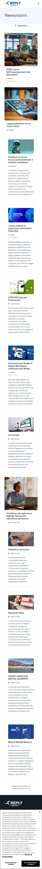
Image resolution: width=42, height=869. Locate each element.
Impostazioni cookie (11, 863)
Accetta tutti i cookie (30, 863)
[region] (21, 839)
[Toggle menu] (38, 3)
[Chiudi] (39, 812)
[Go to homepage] (15, 3)
